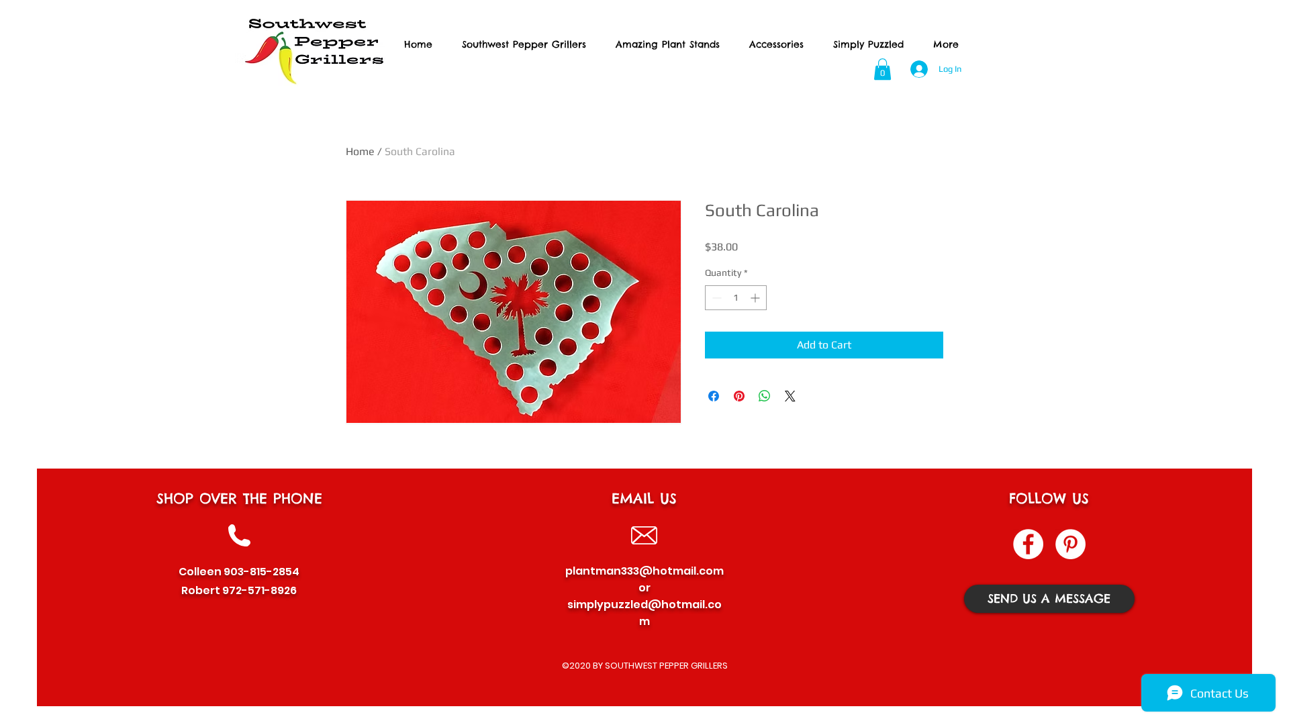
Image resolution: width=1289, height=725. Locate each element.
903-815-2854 (261, 571)
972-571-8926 (259, 590)
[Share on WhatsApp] (765, 396)
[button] (882, 69)
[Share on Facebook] (714, 396)
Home (360, 151)
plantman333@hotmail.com (644, 571)
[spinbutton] (736, 297)
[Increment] (756, 297)
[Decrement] (715, 297)
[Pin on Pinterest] (739, 396)
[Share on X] (790, 396)
